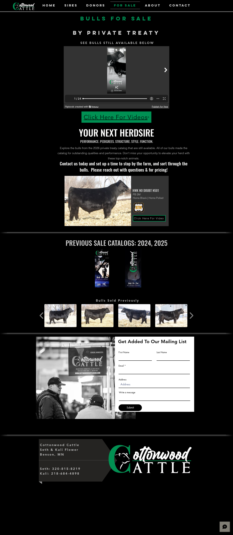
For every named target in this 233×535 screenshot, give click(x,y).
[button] (60, 315)
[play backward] (41, 316)
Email (121, 366)
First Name (124, 352)
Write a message (127, 392)
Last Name (162, 352)
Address (122, 379)
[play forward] (191, 316)
